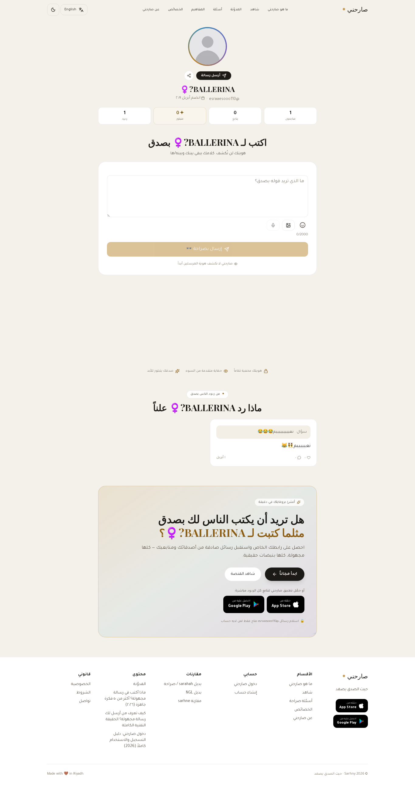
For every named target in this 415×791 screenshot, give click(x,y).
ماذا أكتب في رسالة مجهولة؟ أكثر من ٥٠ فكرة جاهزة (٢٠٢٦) (125, 699)
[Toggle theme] (53, 10)
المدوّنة (236, 10)
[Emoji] (302, 225)
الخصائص (175, 10)
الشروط (83, 693)
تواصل (85, 701)
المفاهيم (198, 10)
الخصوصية (81, 684)
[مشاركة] (189, 75)
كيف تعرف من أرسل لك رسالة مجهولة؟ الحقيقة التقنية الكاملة (125, 719)
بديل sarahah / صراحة (182, 684)
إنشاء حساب (246, 693)
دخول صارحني (245, 684)
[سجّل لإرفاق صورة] (288, 225)
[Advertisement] (207, 322)
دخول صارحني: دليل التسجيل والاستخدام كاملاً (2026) (128, 740)
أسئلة (217, 10)
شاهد (254, 10)
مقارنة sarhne (189, 701)
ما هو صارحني (278, 10)
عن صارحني (150, 10)
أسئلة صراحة (301, 701)
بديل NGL (193, 693)
